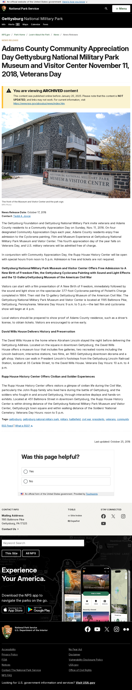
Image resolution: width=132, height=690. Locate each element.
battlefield (75, 419)
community (123, 419)
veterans (111, 419)
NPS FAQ (7, 675)
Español (75, 521)
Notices (6, 664)
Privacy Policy (10, 654)
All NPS (31, 553)
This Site (11, 553)
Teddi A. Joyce (22, 216)
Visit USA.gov (85, 682)
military (64, 419)
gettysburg (15, 419)
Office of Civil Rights (80, 670)
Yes (31, 471)
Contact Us (9, 529)
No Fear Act (75, 649)
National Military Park (32, 18)
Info (4, 24)
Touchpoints (92, 493)
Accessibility (9, 649)
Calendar (35, 24)
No (31, 481)
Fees (45, 24)
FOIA (4, 659)
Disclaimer (74, 654)
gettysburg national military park (41, 419)
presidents (98, 419)
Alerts (13, 24)
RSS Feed (7, 425)
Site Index (76, 515)
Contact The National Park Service (21, 670)
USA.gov (74, 664)
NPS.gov (6, 34)
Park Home (19, 34)
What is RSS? (23, 425)
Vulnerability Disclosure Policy (86, 659)
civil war (86, 419)
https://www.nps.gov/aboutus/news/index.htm (39, 103)
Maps (25, 24)
